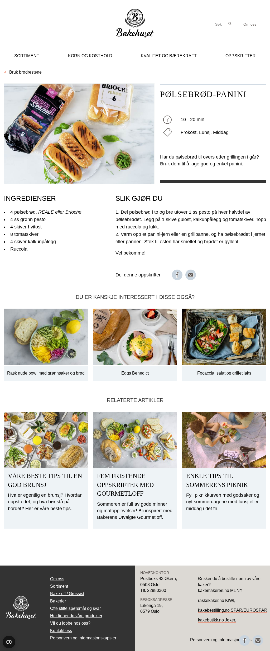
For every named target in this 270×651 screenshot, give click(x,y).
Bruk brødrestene (25, 72)
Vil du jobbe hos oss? (70, 623)
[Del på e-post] (190, 275)
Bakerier (58, 601)
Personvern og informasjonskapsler (83, 638)
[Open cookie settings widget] (9, 642)
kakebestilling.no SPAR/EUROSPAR (232, 610)
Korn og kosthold (90, 56)
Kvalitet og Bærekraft (169, 56)
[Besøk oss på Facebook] (244, 640)
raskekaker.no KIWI (216, 600)
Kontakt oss (61, 630)
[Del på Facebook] (177, 275)
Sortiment (26, 56)
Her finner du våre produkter (76, 616)
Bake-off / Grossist (67, 593)
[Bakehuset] (135, 37)
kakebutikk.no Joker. (217, 620)
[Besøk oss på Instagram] (258, 640)
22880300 (156, 590)
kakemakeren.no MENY (221, 590)
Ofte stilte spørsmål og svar (75, 608)
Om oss (249, 24)
